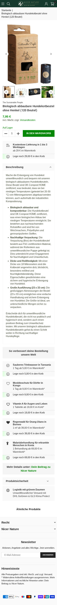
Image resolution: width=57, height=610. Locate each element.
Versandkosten (27, 120)
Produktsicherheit (17, 481)
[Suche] (8, 3)
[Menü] (3, 3)
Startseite (6, 10)
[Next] (51, 54)
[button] (52, 3)
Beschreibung (14, 167)
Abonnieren (48, 555)
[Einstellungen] (46, 3)
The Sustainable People (13, 102)
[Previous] (6, 54)
